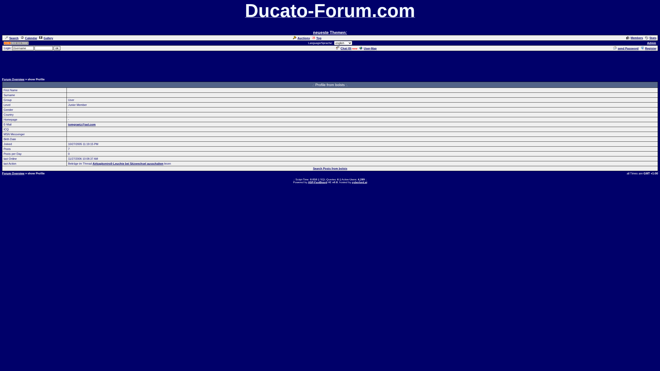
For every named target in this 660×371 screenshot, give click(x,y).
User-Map (370, 48)
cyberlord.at (359, 182)
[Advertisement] (330, 63)
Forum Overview (13, 79)
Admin (651, 43)
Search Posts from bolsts (330, 168)
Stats (652, 37)
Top (318, 38)
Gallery (48, 38)
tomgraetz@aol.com (82, 124)
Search (14, 38)
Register (650, 48)
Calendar (31, 38)
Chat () (346, 48)
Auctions (304, 38)
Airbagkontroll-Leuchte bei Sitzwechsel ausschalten (128, 163)
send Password (628, 48)
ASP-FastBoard (317, 182)
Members (637, 37)
